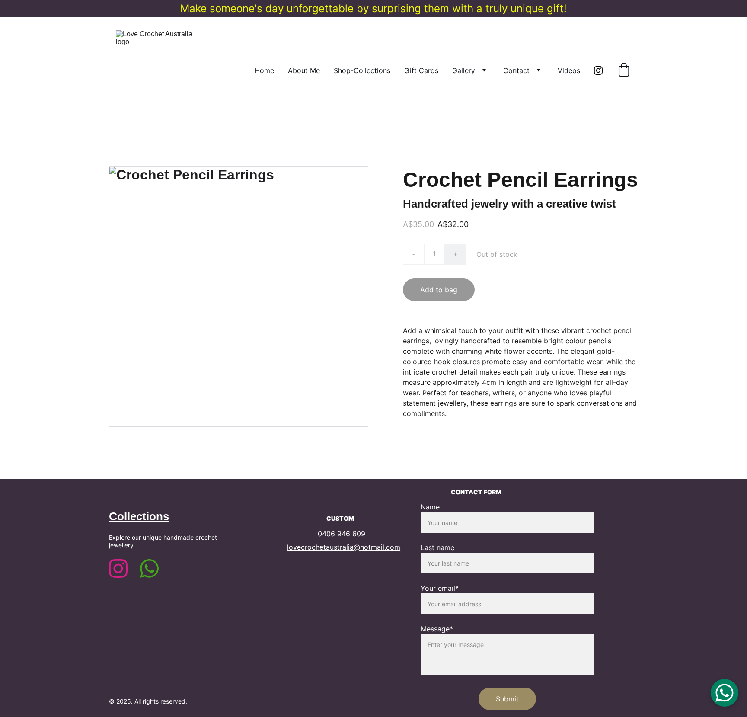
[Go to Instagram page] (598, 70)
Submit (507, 699)
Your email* (440, 588)
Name (430, 507)
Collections (139, 516)
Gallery (463, 70)
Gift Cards (421, 70)
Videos (569, 70)
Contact (516, 70)
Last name (437, 547)
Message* (437, 628)
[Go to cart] (623, 70)
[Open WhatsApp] (724, 693)
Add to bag (438, 289)
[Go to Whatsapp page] (149, 568)
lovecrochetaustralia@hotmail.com (343, 547)
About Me (304, 70)
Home (264, 70)
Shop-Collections (362, 70)
